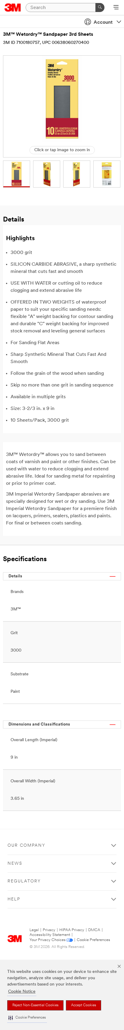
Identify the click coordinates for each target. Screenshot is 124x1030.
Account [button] (103, 22)
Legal (34, 930)
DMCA (94, 930)
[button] (27, 1018)
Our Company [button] (26, 845)
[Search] (99, 7)
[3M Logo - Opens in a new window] (13, 7)
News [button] (15, 863)
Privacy (49, 930)
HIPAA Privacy (71, 930)
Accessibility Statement (49, 935)
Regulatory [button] (24, 881)
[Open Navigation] (116, 7)
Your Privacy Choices (47, 940)
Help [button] (14, 899)
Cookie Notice (22, 991)
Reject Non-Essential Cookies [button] (35, 1005)
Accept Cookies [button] (83, 1005)
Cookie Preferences (93, 940)
